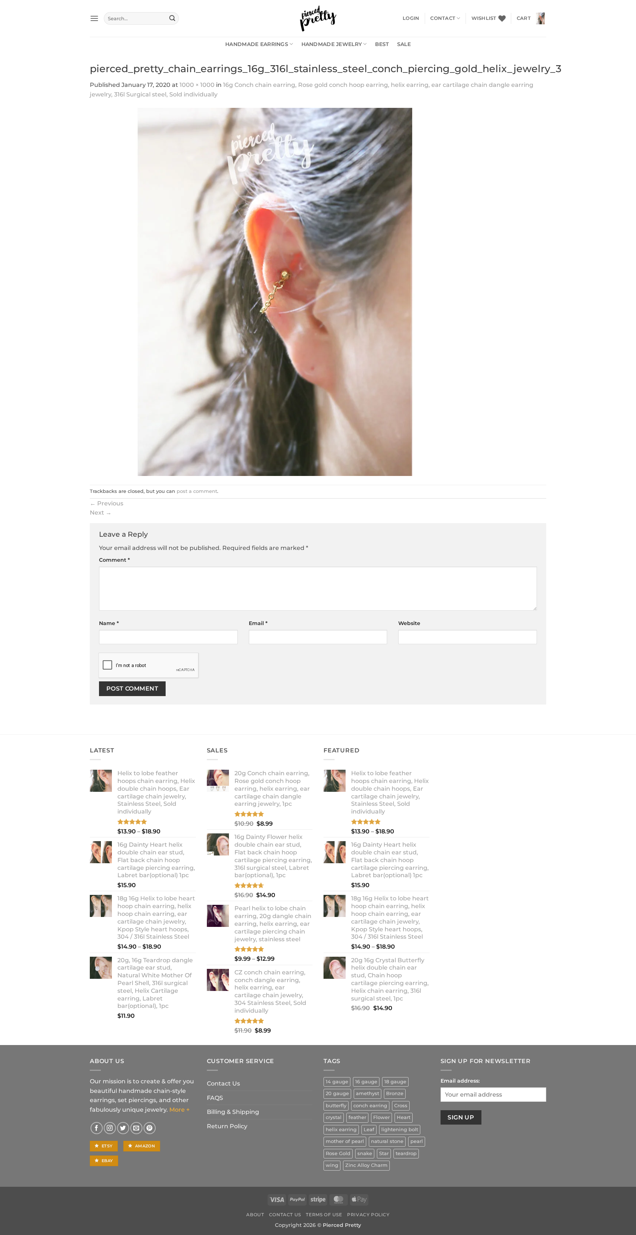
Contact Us (223, 1083)
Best (382, 44)
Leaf (369, 1129)
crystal (334, 1117)
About (255, 1214)
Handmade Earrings (256, 44)
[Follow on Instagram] (110, 1128)
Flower (381, 1117)
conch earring (370, 1105)
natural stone (387, 1141)
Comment (114, 560)
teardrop (406, 1153)
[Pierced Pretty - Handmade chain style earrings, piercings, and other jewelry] (318, 18)
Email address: (460, 1080)
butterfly (336, 1105)
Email (258, 623)
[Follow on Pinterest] (150, 1128)
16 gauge (366, 1081)
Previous (106, 503)
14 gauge (337, 1081)
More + (179, 1109)
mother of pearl (345, 1141)
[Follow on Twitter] (123, 1128)
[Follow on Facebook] (97, 1128)
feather (357, 1117)
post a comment (197, 491)
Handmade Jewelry (331, 44)
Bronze (394, 1093)
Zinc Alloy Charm (366, 1165)
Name (109, 623)
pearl (416, 1141)
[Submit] (172, 18)
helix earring (341, 1129)
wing (332, 1165)
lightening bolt (399, 1129)
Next (101, 512)
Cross (400, 1105)
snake (364, 1153)
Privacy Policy (368, 1214)
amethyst (367, 1093)
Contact (442, 18)
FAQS (215, 1097)
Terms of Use (324, 1214)
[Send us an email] (136, 1128)
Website (409, 623)
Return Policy (227, 1126)
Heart (403, 1117)
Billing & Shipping (233, 1111)
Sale (404, 44)
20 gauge (337, 1093)
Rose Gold (338, 1153)
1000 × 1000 (197, 84)
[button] (94, 18)
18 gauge (395, 1081)
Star (384, 1153)
